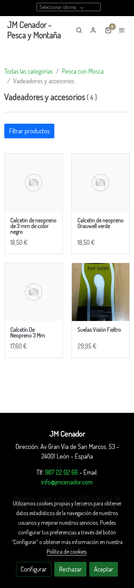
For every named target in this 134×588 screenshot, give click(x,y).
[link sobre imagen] (34, 183)
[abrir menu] (121, 30)
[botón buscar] (79, 30)
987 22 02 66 (61, 472)
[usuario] (93, 30)
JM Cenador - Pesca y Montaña (34, 30)
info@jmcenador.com (67, 482)
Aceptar (103, 569)
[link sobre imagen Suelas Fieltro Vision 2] (101, 292)
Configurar (34, 569)
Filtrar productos (29, 131)
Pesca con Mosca (83, 71)
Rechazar (70, 569)
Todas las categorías (28, 71)
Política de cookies (66, 551)
